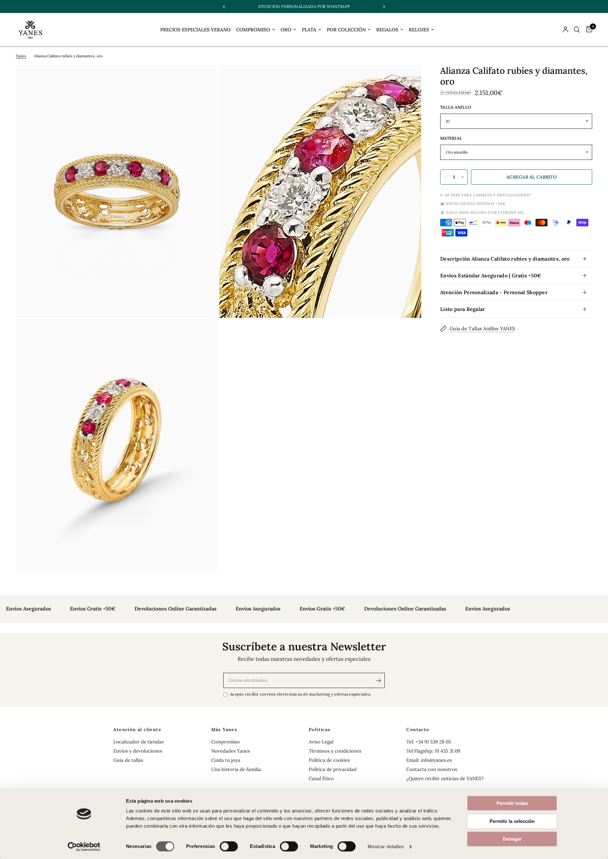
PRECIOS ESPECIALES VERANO (195, 30)
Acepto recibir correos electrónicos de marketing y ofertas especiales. (300, 694)
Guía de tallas (128, 760)
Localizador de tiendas (138, 742)
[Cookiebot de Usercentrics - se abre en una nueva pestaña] (84, 846)
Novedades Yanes (230, 751)
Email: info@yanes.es (429, 760)
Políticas (320, 729)
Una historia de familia (236, 769)
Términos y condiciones (335, 751)
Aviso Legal (321, 742)
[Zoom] (205, 79)
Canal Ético (321, 778)
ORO (286, 30)
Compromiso (225, 742)
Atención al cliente (137, 729)
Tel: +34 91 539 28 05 (428, 742)
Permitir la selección (512, 821)
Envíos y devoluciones (137, 751)
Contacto (417, 729)
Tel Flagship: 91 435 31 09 (433, 751)
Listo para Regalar (462, 309)
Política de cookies (329, 760)
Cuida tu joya (225, 760)
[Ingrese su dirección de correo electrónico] (378, 680)
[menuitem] (195, 30)
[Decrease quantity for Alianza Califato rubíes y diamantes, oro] (445, 177)
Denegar (512, 839)
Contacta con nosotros (431, 769)
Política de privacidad (333, 769)
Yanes (21, 56)
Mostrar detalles (386, 846)
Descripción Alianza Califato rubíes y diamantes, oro (505, 259)
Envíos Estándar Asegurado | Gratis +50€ (490, 275)
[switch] (229, 846)
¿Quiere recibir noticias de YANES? (445, 778)
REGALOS (387, 30)
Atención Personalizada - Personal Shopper (494, 292)
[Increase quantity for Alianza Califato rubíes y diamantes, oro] (462, 177)
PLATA (309, 30)
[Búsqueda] (577, 29)
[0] (587, 29)
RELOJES (419, 30)
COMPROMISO (253, 30)
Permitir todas (512, 803)
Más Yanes (224, 729)
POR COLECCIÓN (346, 30)
